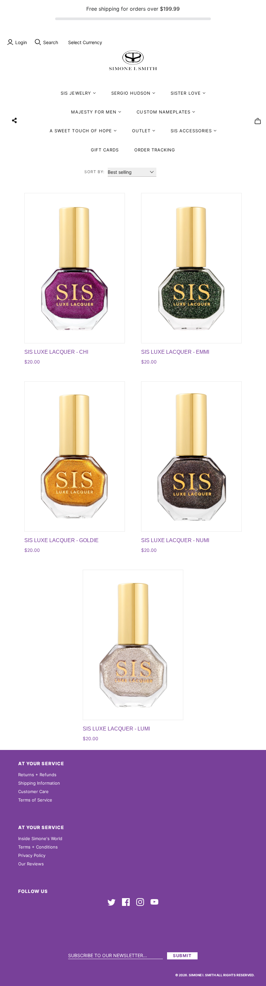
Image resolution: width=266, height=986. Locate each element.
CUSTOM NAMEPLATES (163, 111)
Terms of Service (35, 799)
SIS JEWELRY (76, 93)
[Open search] (38, 42)
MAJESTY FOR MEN (94, 111)
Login (21, 42)
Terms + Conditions (38, 846)
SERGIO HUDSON (131, 93)
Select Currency (85, 42)
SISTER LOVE (185, 93)
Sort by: (94, 171)
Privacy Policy (31, 855)
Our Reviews (31, 863)
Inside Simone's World (40, 838)
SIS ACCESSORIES (191, 130)
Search (50, 42)
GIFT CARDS (105, 149)
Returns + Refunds (37, 774)
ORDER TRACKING (154, 149)
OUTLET (141, 130)
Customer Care (33, 791)
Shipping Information (39, 783)
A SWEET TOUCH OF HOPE (81, 130)
